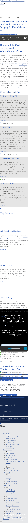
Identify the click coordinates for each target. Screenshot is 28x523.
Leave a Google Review (9, 411)
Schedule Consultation (8, 34)
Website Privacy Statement (13, 517)
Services (5, 465)
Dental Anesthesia (11, 468)
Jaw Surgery (9, 446)
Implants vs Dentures (11, 457)
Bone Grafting (10, 442)
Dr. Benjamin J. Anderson (12, 502)
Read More (3, 120)
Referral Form (9, 489)
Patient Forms (9, 479)
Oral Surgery (6, 433)
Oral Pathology (10, 448)
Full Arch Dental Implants (13, 455)
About (4, 494)
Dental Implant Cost (11, 459)
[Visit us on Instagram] (3, 415)
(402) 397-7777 (11, 405)
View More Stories (6, 380)
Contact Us (6, 519)
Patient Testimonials (11, 481)
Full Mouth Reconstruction (13, 444)
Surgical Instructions (11, 483)
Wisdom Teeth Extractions (13, 437)
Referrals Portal (10, 491)
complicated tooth (7, 63)
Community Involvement (12, 506)
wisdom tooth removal (20, 63)
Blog (7, 515)
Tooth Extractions (10, 438)
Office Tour (9, 476)
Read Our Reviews (5, 420)
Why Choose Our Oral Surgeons (14, 513)
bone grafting (21, 309)
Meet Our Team (10, 511)
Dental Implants (7, 450)
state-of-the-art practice (15, 87)
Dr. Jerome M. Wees (11, 498)
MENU (2, 4)
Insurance (8, 478)
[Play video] (0, 209)
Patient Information (8, 472)
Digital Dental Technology (13, 470)
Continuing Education (12, 493)
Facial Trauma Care (11, 440)
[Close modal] (1, 522)
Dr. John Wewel (10, 500)
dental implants (23, 65)
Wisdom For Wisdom (14, 509)
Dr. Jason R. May (10, 504)
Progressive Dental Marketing (15, 422)
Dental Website (3, 422)
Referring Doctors (8, 485)
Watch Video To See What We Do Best (11, 38)
